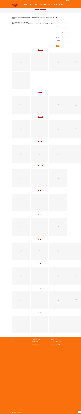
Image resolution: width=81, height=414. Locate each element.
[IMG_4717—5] (58, 276)
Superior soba (58, 344)
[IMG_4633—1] (21, 129)
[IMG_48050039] (21, 80)
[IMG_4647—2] (21, 178)
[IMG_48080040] (39, 227)
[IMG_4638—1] (21, 154)
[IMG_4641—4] (58, 154)
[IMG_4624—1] (21, 105)
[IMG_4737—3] (39, 300)
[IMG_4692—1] (21, 202)
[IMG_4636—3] (58, 129)
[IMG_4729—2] (39, 324)
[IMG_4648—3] (39, 178)
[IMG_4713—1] (21, 276)
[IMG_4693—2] (39, 202)
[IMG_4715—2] (39, 276)
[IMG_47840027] (58, 62)
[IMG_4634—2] (39, 129)
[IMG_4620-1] (21, 62)
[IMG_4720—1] (21, 251)
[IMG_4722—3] (58, 251)
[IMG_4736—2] (21, 300)
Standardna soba (58, 341)
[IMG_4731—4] (58, 324)
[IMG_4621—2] (39, 62)
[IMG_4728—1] (21, 324)
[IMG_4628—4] (58, 105)
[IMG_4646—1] (58, 178)
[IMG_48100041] (58, 227)
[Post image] (53, 342)
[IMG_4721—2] (39, 251)
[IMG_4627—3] (39, 105)
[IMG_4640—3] (39, 154)
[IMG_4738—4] (58, 300)
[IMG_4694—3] (58, 202)
